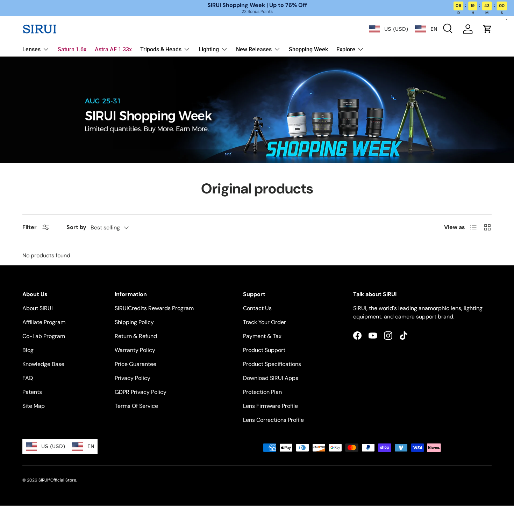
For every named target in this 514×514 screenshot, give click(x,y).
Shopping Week (308, 49)
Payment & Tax (262, 336)
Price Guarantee (135, 364)
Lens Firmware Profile (270, 406)
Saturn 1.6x (72, 49)
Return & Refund (136, 336)
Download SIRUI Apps (270, 378)
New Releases (254, 49)
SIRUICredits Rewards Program (154, 308)
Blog (28, 350)
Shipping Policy (134, 322)
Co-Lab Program (43, 336)
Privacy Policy (132, 378)
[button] (487, 29)
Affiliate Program (43, 322)
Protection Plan (262, 392)
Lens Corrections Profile (273, 420)
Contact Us (257, 308)
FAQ (27, 378)
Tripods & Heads (160, 49)
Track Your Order (264, 322)
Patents (32, 392)
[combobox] (388, 29)
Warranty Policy (135, 350)
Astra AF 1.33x (113, 49)
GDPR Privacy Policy (140, 392)
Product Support (264, 350)
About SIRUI (37, 308)
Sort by (76, 227)
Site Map (33, 406)
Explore (345, 49)
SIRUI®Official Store (57, 480)
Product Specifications (272, 364)
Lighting (209, 49)
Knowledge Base (43, 364)
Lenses (31, 49)
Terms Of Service (136, 406)
